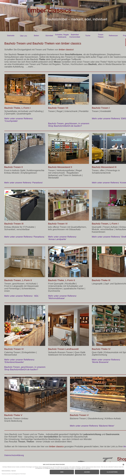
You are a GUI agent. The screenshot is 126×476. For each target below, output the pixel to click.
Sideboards (62, 37)
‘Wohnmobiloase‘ (56, 298)
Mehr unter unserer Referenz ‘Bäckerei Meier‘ (92, 426)
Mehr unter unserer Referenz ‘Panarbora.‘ (24, 237)
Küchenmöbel (74, 37)
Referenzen (113, 36)
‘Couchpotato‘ (11, 121)
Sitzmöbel (49, 36)
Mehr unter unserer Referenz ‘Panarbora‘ (23, 182)
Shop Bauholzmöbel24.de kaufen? (65, 126)
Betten (36, 36)
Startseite (10, 36)
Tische (87, 36)
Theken (100, 37)
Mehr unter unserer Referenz (18, 118)
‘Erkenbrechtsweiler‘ (14, 362)
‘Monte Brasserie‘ (100, 362)
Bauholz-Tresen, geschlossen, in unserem (69, 123)
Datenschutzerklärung (14, 455)
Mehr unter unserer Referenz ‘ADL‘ (21, 296)
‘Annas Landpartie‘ (57, 239)
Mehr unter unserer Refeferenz (19, 359)
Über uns (23, 36)
